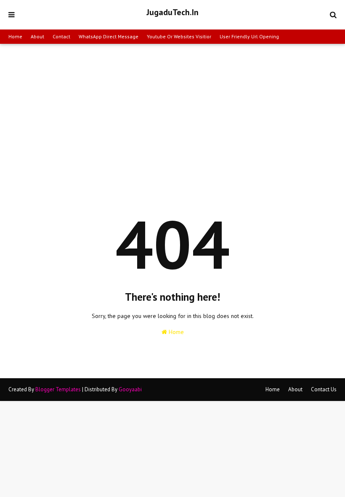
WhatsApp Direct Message (108, 36)
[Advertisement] (172, 107)
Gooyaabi (130, 389)
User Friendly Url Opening (249, 36)
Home (15, 36)
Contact (61, 36)
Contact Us (324, 389)
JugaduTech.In (172, 12)
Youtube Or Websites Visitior (179, 36)
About (37, 36)
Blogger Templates (58, 389)
